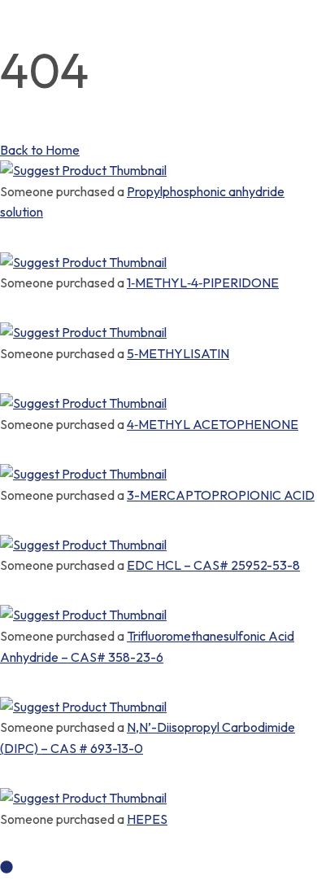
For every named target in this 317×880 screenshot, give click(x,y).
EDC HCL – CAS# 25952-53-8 (213, 565)
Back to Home (40, 150)
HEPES (147, 819)
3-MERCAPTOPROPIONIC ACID (221, 495)
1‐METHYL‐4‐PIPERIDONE (203, 282)
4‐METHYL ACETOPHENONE (212, 424)
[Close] (5, 233)
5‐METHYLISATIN (178, 353)
